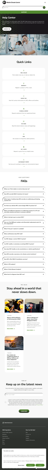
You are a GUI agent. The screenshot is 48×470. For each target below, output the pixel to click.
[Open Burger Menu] (45, 2)
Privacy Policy (40, 404)
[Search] (44, 7)
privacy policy (16, 462)
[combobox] (24, 7)
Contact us (7, 29)
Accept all (31, 465)
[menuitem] (7, 432)
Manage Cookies (21, 465)
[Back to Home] (9, 2)
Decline (40, 465)
